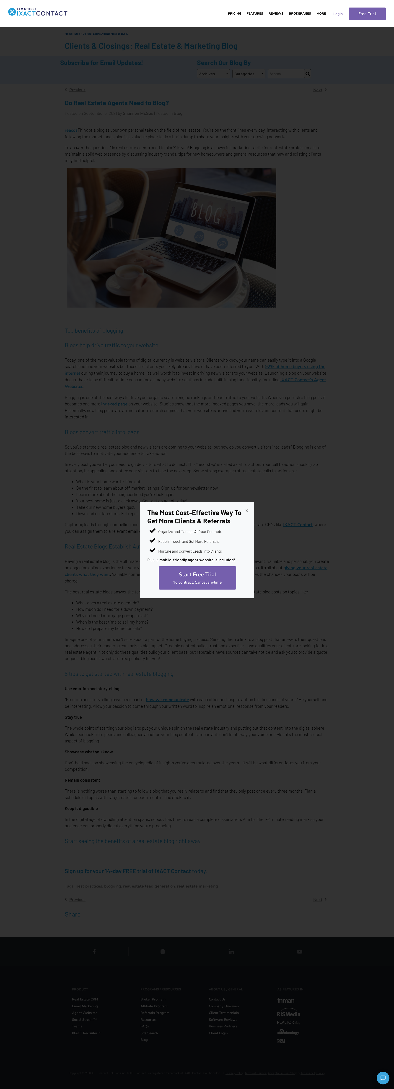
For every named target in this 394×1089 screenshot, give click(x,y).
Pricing (234, 13)
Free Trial (367, 13)
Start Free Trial (197, 578)
